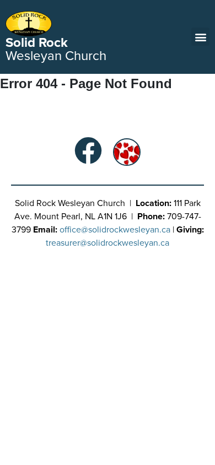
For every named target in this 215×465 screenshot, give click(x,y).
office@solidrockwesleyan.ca (115, 229)
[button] (200, 37)
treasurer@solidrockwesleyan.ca (107, 242)
